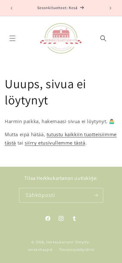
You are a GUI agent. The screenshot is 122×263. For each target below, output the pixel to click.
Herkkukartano (60, 242)
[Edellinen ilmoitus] (11, 8)
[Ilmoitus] (110, 8)
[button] (12, 38)
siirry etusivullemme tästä (55, 143)
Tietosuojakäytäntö (76, 249)
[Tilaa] (96, 195)
